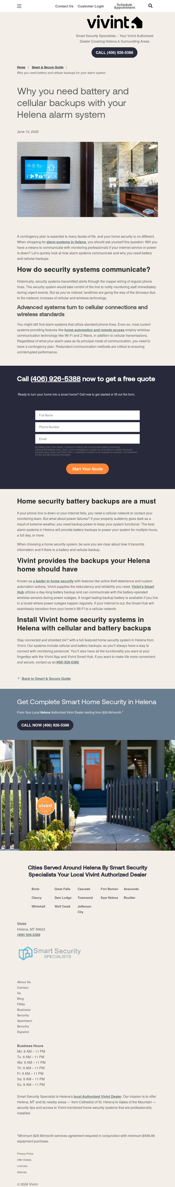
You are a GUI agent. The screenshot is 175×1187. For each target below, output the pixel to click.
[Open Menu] (19, 6)
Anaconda (131, 889)
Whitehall (38, 906)
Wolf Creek (62, 906)
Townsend (85, 897)
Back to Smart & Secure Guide (46, 678)
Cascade (84, 889)
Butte (35, 889)
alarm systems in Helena (66, 241)
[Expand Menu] (75, 30)
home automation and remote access (94, 329)
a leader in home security (53, 580)
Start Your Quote (87, 469)
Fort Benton (109, 889)
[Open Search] (150, 6)
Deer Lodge (63, 897)
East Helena (109, 897)
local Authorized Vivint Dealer (97, 1096)
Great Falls (62, 889)
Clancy (37, 897)
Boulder (129, 897)
